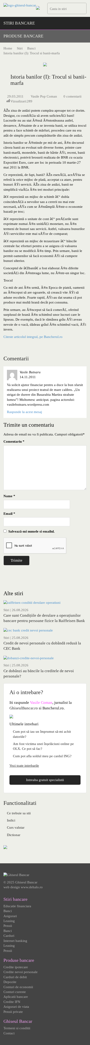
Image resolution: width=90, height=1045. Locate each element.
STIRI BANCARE (19, 23)
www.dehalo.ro (32, 887)
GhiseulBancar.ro (23, 708)
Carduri (8, 936)
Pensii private (13, 1012)
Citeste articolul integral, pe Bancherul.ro (33, 337)
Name (9, 496)
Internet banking (15, 941)
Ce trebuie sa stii (19, 813)
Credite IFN (11, 1002)
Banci (7, 911)
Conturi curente (14, 992)
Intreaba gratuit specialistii (45, 780)
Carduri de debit (15, 977)
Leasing (9, 921)
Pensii (7, 926)
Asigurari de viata (16, 1006)
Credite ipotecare (15, 967)
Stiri (6, 610)
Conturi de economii (18, 987)
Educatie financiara (17, 906)
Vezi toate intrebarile (24, 765)
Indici (11, 820)
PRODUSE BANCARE (23, 36)
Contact (9, 1033)
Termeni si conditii (16, 1028)
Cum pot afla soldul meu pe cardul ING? (42, 756)
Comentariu (13, 441)
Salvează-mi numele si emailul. (30, 531)
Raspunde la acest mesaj (24, 412)
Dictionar (13, 835)
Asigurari (10, 916)
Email (9, 513)
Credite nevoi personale (20, 972)
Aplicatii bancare (15, 997)
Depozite (9, 982)
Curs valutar (15, 827)
